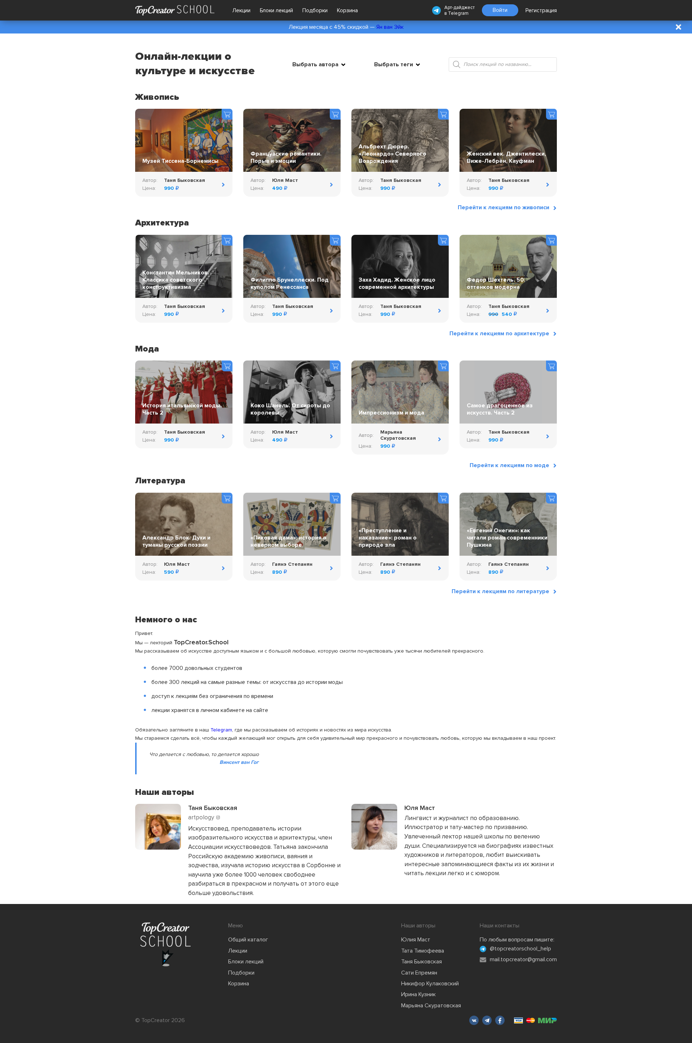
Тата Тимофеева (422, 950)
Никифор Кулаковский (430, 983)
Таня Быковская (421, 961)
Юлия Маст (415, 939)
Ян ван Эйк (390, 27)
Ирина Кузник (418, 994)
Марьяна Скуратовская (431, 1005)
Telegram (458, 13)
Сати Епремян (419, 972)
